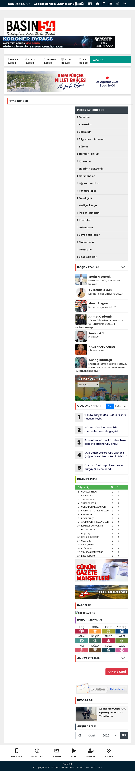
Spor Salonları (87, 257)
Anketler (109, 756)
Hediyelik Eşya (87, 205)
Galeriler (57, 756)
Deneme (84, 117)
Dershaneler (86, 176)
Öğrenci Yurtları (88, 183)
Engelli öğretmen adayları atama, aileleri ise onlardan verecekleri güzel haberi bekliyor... (101, 367)
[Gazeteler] (110, 3)
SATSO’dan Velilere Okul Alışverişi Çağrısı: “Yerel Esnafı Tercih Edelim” (102, 455)
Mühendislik (86, 242)
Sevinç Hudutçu (100, 360)
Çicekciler (85, 161)
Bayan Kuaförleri (89, 235)
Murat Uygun (98, 303)
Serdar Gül (96, 333)
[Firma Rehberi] (97, 3)
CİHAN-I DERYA (96, 350)
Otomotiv (85, 249)
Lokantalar (85, 227)
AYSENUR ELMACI (100, 290)
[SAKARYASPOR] (85, 613)
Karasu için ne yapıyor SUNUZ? (105, 293)
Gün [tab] (110, 406)
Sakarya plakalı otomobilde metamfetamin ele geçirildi (98, 430)
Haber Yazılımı (94, 767)
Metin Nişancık (99, 277)
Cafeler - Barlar (88, 154)
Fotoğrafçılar (87, 190)
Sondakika (37, 756)
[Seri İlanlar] (104, 3)
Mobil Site (16, 756)
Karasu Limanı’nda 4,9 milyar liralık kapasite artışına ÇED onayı (101, 442)
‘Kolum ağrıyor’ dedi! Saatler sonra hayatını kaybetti (102, 417)
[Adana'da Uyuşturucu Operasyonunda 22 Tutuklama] (86, 713)
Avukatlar (85, 124)
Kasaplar (84, 220)
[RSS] (125, 3)
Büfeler (83, 146)
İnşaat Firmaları (88, 213)
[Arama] (82, 3)
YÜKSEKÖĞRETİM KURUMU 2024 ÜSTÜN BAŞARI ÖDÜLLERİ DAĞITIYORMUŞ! (99, 324)
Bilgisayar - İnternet (91, 139)
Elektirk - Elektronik (90, 168)
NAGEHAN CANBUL (101, 347)
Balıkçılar (84, 132)
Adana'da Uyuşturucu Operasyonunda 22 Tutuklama (112, 712)
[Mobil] (75, 3)
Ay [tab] (125, 406)
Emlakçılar (85, 198)
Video (73, 756)
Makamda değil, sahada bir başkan (104, 282)
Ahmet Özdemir (100, 317)
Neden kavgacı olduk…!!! (102, 307)
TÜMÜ (122, 267)
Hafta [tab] (118, 406)
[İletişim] (90, 3)
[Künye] (118, 3)
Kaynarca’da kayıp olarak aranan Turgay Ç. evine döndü (101, 468)
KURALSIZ (93, 337)
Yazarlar (91, 756)
